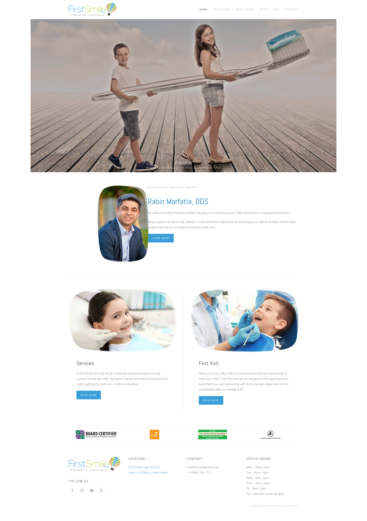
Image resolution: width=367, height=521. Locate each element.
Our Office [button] (222, 9)
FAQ (276, 9)
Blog (264, 9)
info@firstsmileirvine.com (203, 467)
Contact (291, 9)
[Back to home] (93, 9)
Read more (88, 395)
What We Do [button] (245, 9)
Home (203, 9)
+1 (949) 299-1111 (199, 472)
